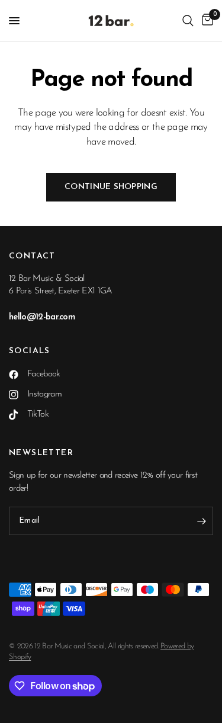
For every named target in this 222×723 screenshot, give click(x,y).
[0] (205, 20)
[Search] (188, 20)
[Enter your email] (201, 521)
